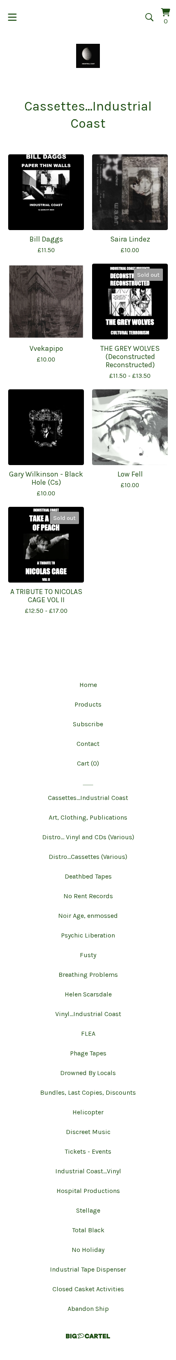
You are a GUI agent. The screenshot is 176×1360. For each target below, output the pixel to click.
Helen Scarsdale (88, 994)
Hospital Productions (88, 1191)
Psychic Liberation (88, 935)
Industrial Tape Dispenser (88, 1269)
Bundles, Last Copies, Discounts (88, 1092)
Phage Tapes (88, 1053)
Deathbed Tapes (88, 876)
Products (88, 704)
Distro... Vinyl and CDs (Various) (88, 837)
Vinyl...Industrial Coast (88, 1014)
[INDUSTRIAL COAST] (88, 56)
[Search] (149, 17)
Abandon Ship (88, 1309)
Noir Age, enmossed (88, 915)
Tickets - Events (88, 1151)
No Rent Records (88, 896)
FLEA (88, 1033)
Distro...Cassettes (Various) (88, 857)
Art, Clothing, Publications (88, 817)
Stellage (88, 1210)
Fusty (88, 955)
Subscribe (88, 724)
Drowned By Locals (88, 1073)
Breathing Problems (88, 974)
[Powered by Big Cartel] (88, 1336)
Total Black (88, 1230)
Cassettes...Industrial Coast (88, 798)
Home (88, 685)
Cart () (88, 763)
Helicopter (88, 1112)
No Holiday (88, 1250)
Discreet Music (88, 1132)
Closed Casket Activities (88, 1289)
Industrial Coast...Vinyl (88, 1171)
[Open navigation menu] (12, 17)
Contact (88, 744)
